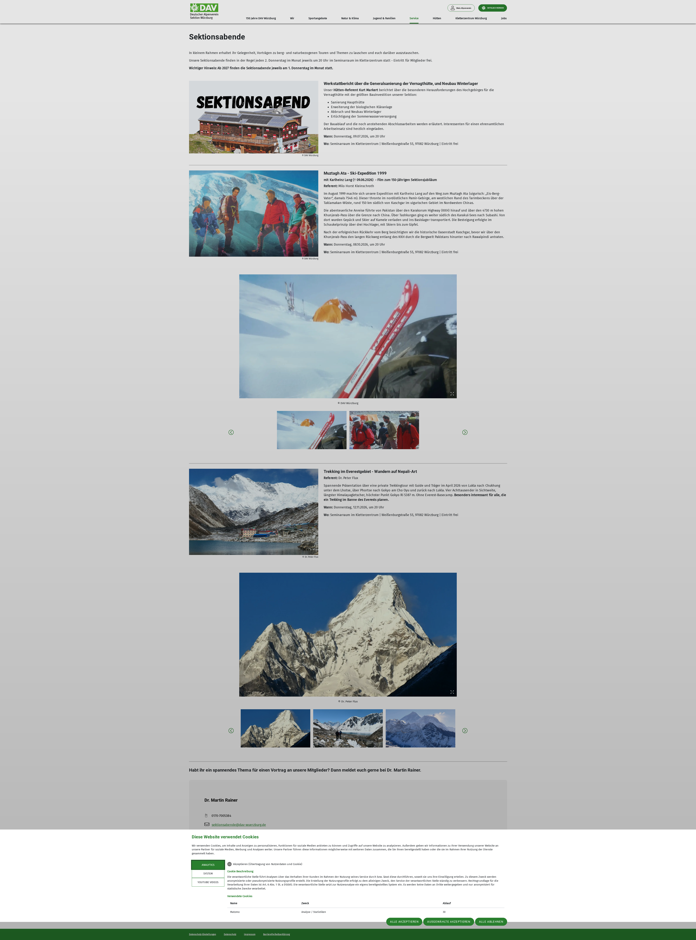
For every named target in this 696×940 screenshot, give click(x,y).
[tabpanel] (365, 888)
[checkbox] (365, 864)
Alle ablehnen (491, 921)
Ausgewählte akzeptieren (448, 921)
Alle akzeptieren (404, 921)
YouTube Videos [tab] (208, 882)
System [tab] (208, 873)
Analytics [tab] (208, 864)
